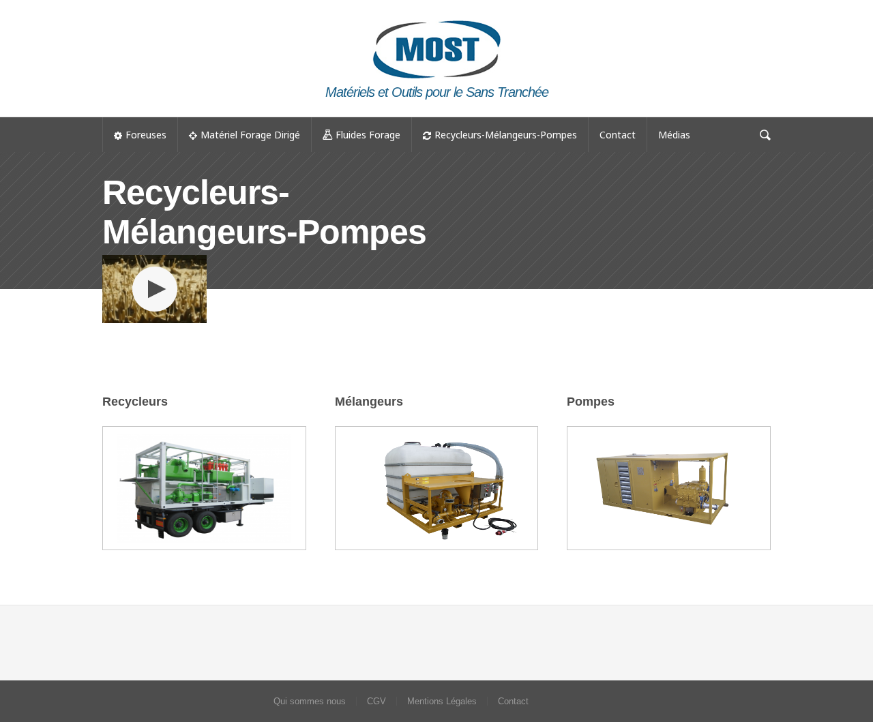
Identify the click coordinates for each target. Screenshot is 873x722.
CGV (376, 701)
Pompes (591, 401)
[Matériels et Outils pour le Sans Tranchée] (436, 17)
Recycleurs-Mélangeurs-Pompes (505, 134)
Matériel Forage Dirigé (250, 134)
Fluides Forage (368, 134)
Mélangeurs (369, 401)
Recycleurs (135, 401)
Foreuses (145, 134)
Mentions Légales (442, 701)
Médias (674, 134)
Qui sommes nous (309, 701)
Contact (618, 134)
